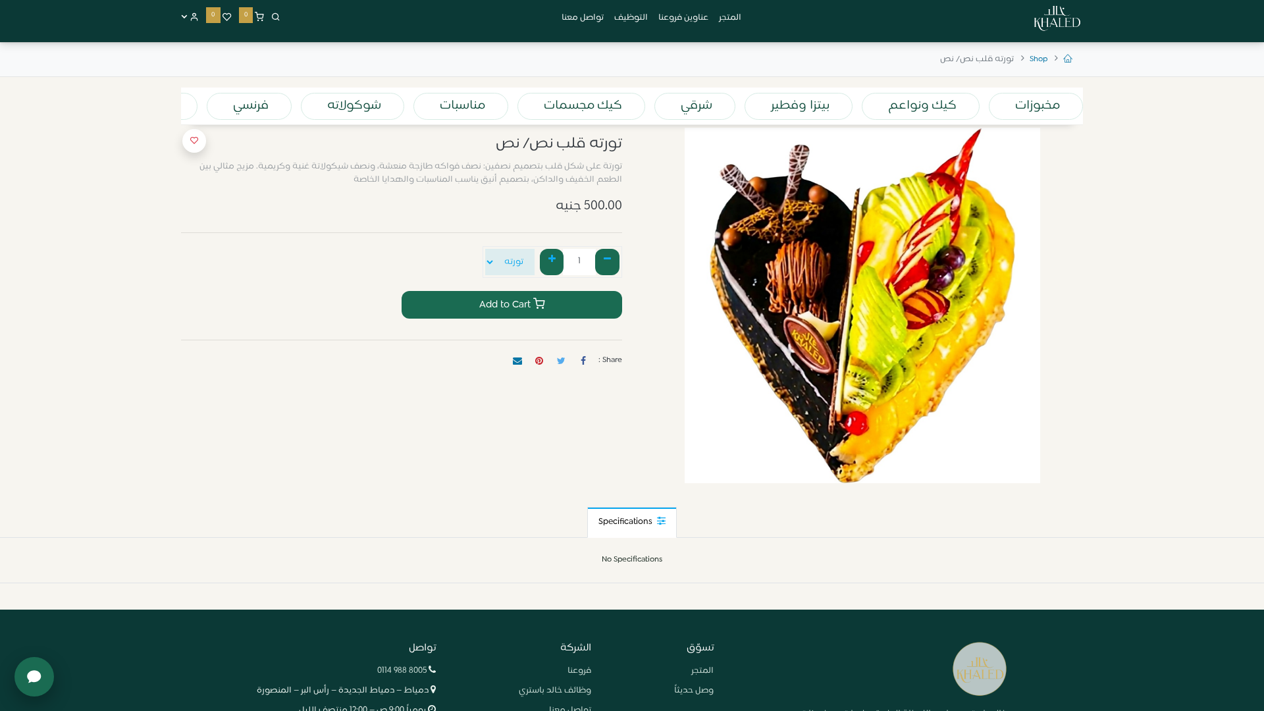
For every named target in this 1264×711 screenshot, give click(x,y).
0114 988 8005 (402, 671)
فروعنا (579, 671)
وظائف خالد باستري (555, 690)
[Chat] (34, 677)
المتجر (702, 671)
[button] (194, 141)
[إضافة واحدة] (552, 262)
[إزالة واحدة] (607, 262)
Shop (1038, 59)
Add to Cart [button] (506, 305)
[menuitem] (730, 18)
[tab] (632, 522)
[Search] (275, 18)
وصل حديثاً (694, 690)
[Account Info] (190, 18)
